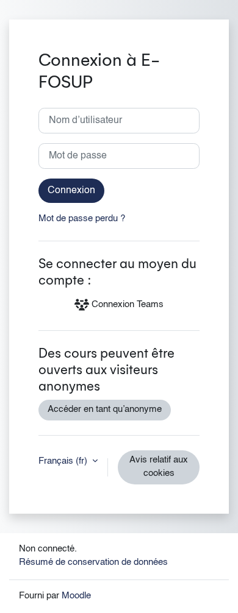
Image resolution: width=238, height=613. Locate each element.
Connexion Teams (126, 304)
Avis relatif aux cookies (158, 467)
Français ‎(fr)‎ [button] (64, 461)
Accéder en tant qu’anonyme (105, 409)
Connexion (71, 191)
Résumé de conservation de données (93, 562)
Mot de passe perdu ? (81, 218)
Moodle (76, 596)
